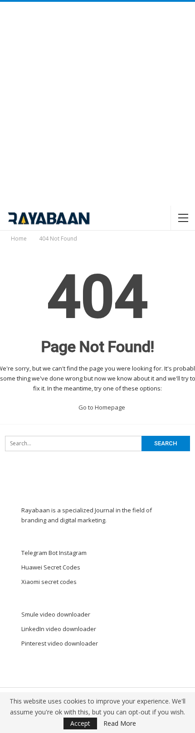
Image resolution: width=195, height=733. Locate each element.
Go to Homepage (101, 407)
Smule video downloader (55, 614)
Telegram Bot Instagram (54, 553)
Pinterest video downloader (59, 643)
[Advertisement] (97, 103)
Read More (119, 723)
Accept (80, 723)
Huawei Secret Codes (50, 567)
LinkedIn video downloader (58, 629)
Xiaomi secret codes (49, 582)
